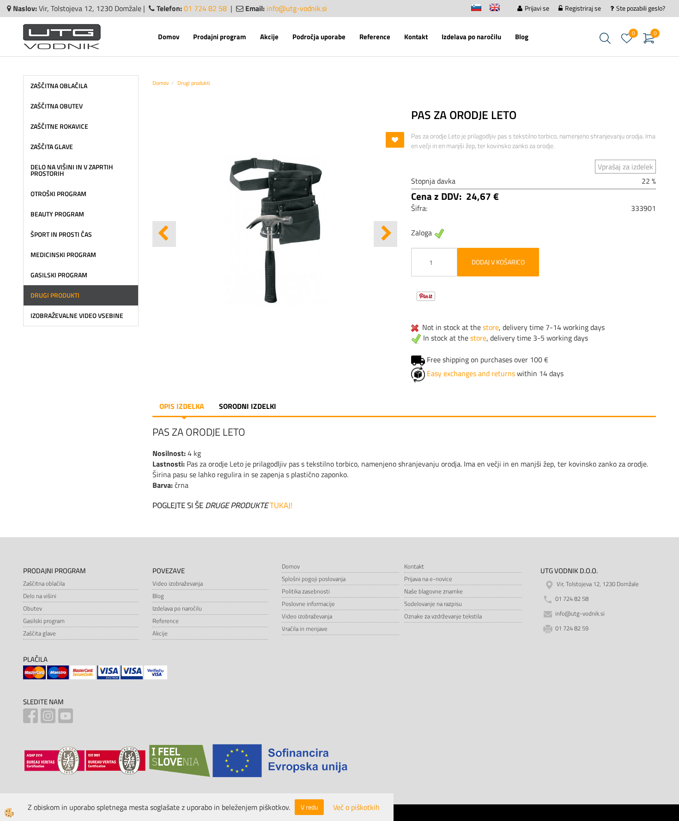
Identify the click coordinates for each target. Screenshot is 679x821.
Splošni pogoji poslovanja (314, 578)
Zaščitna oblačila (44, 583)
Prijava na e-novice (428, 578)
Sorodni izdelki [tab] (247, 406)
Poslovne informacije (308, 603)
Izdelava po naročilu (471, 36)
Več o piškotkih (356, 807)
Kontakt (416, 36)
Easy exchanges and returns (471, 373)
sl (480, 9)
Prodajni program (219, 36)
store (491, 327)
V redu (309, 807)
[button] (385, 234)
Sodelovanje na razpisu (433, 603)
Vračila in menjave (304, 628)
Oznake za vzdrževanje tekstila (443, 616)
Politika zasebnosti (306, 591)
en (499, 9)
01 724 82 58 (205, 8)
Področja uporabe (319, 36)
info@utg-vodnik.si (297, 8)
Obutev (32, 608)
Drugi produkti (193, 82)
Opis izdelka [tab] (181, 406)
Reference (374, 36)
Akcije (269, 36)
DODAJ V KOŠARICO (498, 262)
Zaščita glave (39, 633)
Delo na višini (39, 595)
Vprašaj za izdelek (625, 166)
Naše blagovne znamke (433, 591)
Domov (168, 36)
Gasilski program (44, 620)
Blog (521, 36)
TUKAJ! (281, 505)
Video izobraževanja (177, 583)
